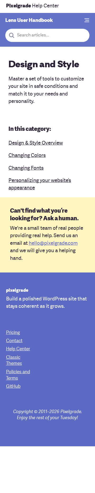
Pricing (13, 333)
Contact (14, 341)
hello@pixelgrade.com (53, 243)
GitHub (13, 386)
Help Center (32, 6)
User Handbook (29, 20)
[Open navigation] (87, 20)
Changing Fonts (26, 168)
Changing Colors (27, 155)
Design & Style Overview (35, 143)
